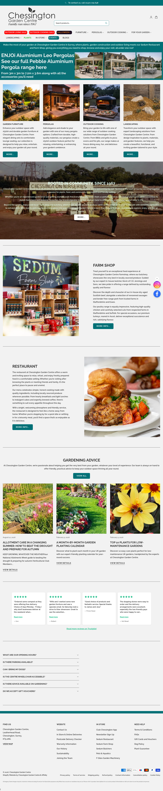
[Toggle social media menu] (157, 278)
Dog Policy (139, 744)
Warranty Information (66, 744)
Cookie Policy (155, 775)
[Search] (106, 23)
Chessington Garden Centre (20, 772)
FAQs (136, 734)
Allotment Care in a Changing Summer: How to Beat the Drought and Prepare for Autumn (28, 546)
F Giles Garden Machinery (108, 758)
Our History (62, 749)
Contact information (122, 775)
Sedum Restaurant (104, 739)
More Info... (103, 326)
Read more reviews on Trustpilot (82, 629)
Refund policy (107, 775)
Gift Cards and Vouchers (145, 739)
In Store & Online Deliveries (69, 734)
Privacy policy (65, 775)
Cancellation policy (140, 775)
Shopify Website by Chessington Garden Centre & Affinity (25, 775)
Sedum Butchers (104, 749)
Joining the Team (64, 758)
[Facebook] (157, 293)
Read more (18, 617)
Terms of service (79, 775)
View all (82, 476)
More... (10, 154)
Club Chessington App (106, 730)
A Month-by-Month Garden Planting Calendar (76, 544)
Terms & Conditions (143, 730)
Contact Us (62, 730)
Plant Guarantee (141, 749)
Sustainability (63, 753)
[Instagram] (157, 284)
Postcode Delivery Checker (69, 739)
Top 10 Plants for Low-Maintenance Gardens (127, 544)
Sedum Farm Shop (104, 744)
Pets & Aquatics (103, 753)
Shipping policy (93, 775)
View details (10, 570)
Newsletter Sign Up (105, 734)
